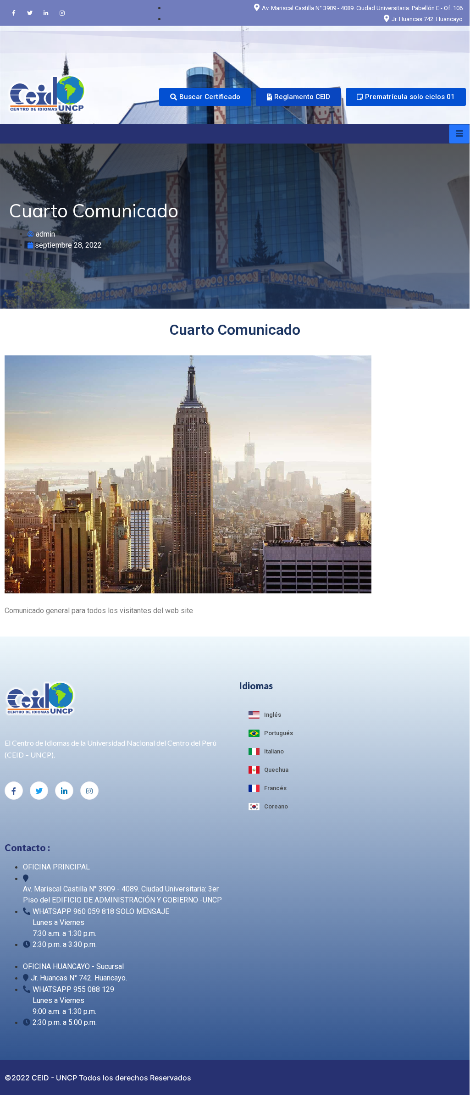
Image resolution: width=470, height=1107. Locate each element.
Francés (275, 788)
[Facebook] (14, 13)
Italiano (274, 751)
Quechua (276, 769)
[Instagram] (62, 13)
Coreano (276, 806)
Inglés (272, 714)
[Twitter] (30, 13)
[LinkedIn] (46, 13)
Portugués (278, 733)
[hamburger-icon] (459, 134)
